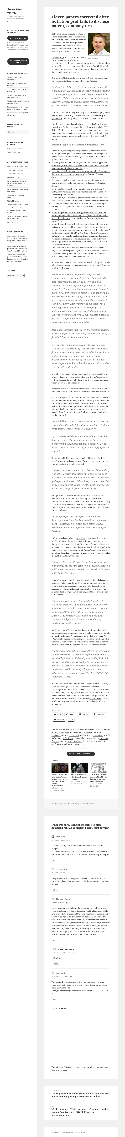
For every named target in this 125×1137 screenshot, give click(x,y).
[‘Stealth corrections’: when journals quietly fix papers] (79, 768)
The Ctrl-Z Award (13, 201)
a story (105, 683)
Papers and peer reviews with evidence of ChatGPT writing (17, 108)
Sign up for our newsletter (81, 754)
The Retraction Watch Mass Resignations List (16, 96)
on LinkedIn (74, 735)
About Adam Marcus (16, 170)
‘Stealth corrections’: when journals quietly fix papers (79, 777)
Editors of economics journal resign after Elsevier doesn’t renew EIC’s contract (18, 240)
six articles (80, 538)
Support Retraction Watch (18, 61)
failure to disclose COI (90, 804)
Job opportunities (13, 177)
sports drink (57, 118)
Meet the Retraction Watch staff (18, 166)
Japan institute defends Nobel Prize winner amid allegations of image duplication (17, 259)
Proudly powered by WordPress (74, 1132)
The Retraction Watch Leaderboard (14, 79)
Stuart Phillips (58, 57)
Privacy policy (57, 1132)
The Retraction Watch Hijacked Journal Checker (18, 102)
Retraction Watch (14, 11)
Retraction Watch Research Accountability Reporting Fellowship (16, 183)
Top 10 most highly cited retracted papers (16, 90)
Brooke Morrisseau (66, 949)
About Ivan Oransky (16, 174)
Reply (55, 860)
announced (96, 698)
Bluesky (88, 732)
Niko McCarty (74, 804)
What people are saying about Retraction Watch (17, 217)
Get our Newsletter (18, 38)
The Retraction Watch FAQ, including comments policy (17, 206)
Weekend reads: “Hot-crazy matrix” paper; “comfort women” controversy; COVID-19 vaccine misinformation (60, 780)
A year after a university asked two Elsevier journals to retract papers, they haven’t (98, 778)
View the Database (13, 152)
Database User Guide (14, 149)
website (81, 115)
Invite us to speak (13, 222)
